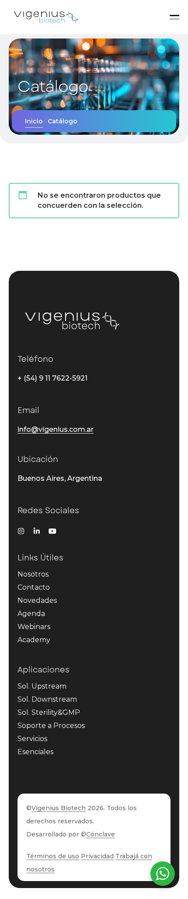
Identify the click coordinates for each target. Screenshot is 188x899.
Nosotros (33, 574)
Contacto (33, 587)
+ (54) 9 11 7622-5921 (52, 378)
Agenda (31, 613)
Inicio (34, 121)
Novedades (37, 600)
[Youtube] (52, 531)
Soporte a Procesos (51, 725)
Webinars (33, 627)
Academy (33, 640)
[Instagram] (20, 531)
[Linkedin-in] (36, 531)
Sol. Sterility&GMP (48, 712)
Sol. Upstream (41, 686)
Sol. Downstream (47, 699)
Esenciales (35, 752)
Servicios (32, 739)
